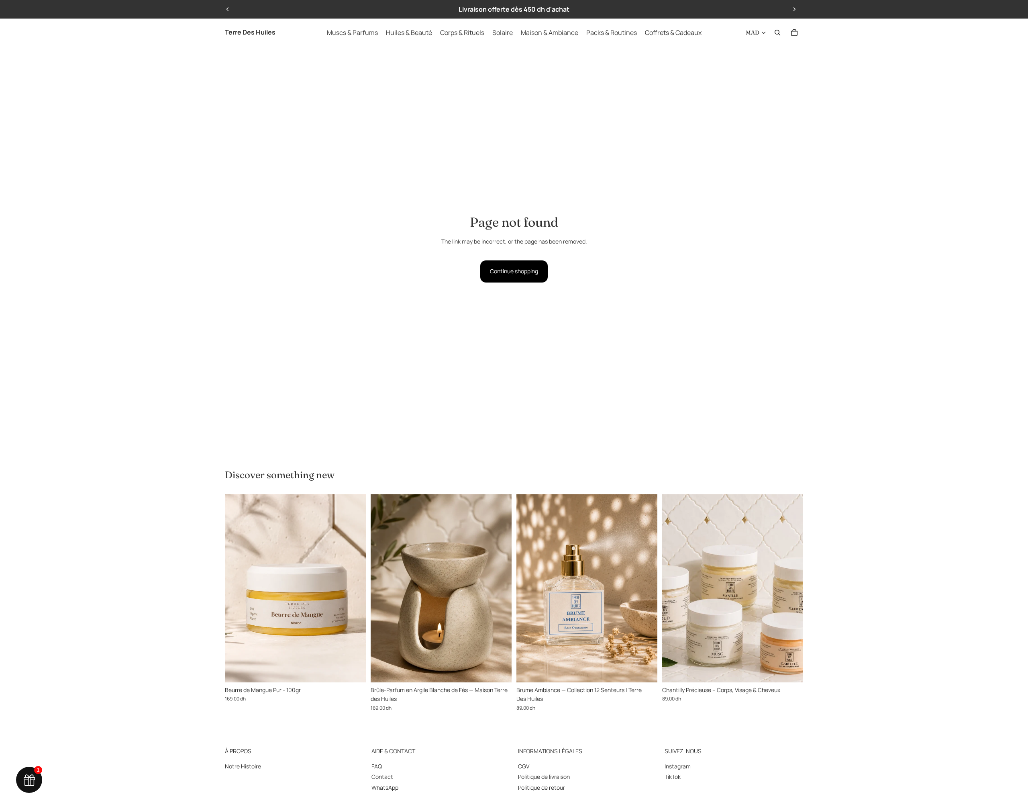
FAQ (376, 766)
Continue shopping (514, 271)
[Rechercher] (777, 32)
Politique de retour (541, 787)
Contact (382, 776)
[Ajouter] (353, 670)
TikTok (673, 776)
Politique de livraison (544, 776)
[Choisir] (645, 670)
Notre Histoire (243, 766)
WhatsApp (384, 787)
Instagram (678, 766)
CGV (523, 766)
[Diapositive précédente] (228, 9)
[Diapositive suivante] (794, 9)
